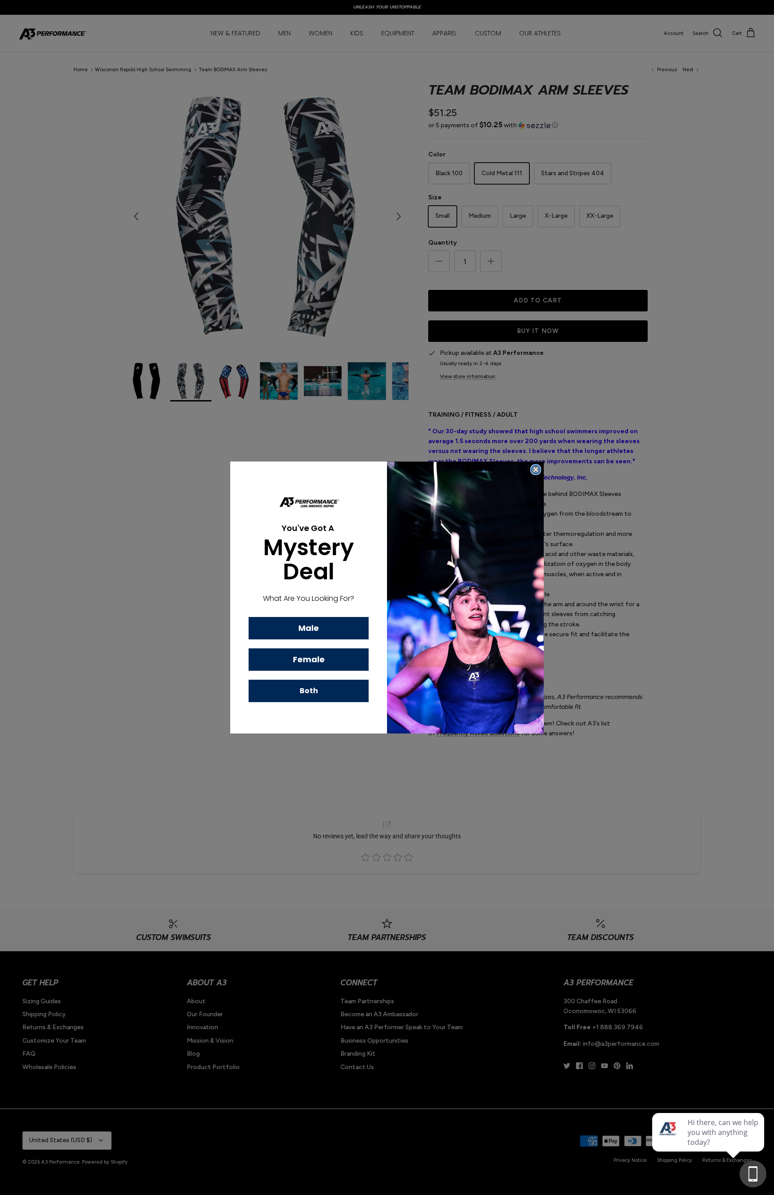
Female (309, 659)
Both (309, 691)
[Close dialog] (535, 469)
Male (308, 628)
